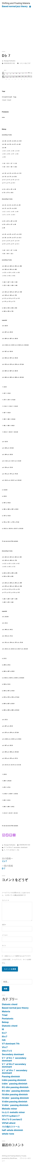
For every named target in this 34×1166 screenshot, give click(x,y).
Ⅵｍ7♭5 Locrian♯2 (12, 1119)
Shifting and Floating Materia (16, 3)
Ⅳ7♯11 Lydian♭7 (11, 1116)
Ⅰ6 (3, 1029)
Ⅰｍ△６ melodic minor (13, 1112)
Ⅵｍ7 (5, 1047)
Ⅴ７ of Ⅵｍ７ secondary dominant (14, 1071)
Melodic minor (9, 1108)
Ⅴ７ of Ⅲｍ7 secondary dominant (14, 1065)
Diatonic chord (9, 1004)
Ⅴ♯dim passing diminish (14, 1101)
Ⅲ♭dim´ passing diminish (15, 1091)
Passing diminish (11, 1076)
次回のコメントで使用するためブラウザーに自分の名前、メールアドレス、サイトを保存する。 (16, 959)
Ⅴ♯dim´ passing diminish (15, 1105)
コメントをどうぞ (24, 63)
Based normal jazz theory (15, 6)
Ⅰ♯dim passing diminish (14, 1080)
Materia (6, 1011)
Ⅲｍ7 (4, 1036)
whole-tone (8, 1133)
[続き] (30, 7)
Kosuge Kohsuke (9, 60)
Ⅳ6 (3, 1040)
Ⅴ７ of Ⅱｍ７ (11, 850)
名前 (4, 924)
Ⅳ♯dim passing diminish (15, 1094)
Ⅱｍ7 (4, 1033)
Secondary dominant (13, 1054)
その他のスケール (11, 1126)
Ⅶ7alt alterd (8, 1123)
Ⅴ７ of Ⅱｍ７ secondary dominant (15, 847)
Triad (4, 1015)
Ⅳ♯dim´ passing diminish (15, 1098)
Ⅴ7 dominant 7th (10, 1043)
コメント (5, 900)
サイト (4, 945)
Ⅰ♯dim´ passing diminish (14, 1083)
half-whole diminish (12, 1130)
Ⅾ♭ (18, 850)
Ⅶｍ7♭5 (7, 1051)
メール (4, 935)
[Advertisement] (17, 26)
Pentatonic (7, 1018)
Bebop (5, 1022)
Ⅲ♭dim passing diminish (15, 1087)
